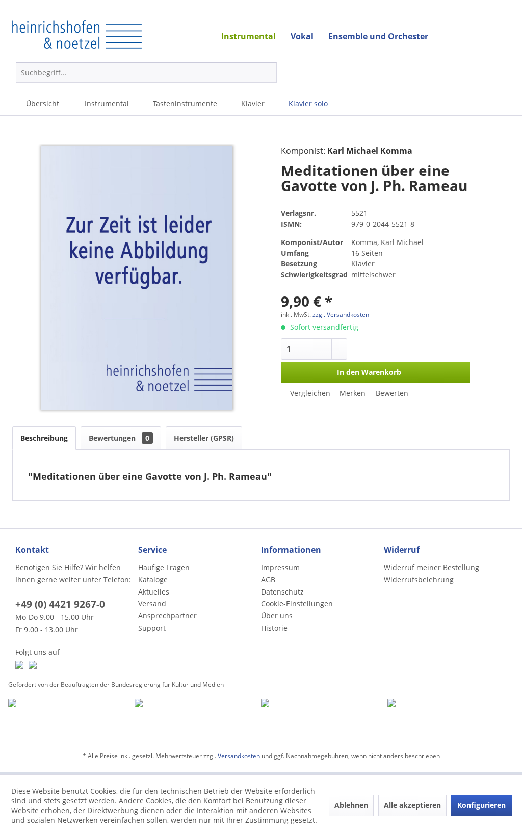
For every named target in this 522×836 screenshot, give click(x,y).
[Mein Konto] (481, 72)
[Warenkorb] (449, 72)
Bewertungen (119, 438)
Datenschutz (282, 592)
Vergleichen (309, 393)
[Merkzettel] (506, 74)
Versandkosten (239, 755)
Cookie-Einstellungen (297, 603)
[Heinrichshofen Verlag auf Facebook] (19, 665)
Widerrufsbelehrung (419, 579)
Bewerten (391, 393)
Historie (274, 628)
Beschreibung (44, 438)
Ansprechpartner (167, 616)
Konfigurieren (481, 805)
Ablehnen (351, 805)
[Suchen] (267, 72)
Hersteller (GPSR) (204, 438)
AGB (268, 579)
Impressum (280, 567)
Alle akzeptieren (412, 805)
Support (152, 628)
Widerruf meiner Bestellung (431, 567)
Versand (152, 603)
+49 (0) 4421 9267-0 (60, 604)
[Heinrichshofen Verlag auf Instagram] (33, 665)
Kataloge (153, 579)
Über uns (277, 616)
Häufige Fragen (164, 567)
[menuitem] (146, 72)
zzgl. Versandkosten (340, 314)
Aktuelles (153, 592)
